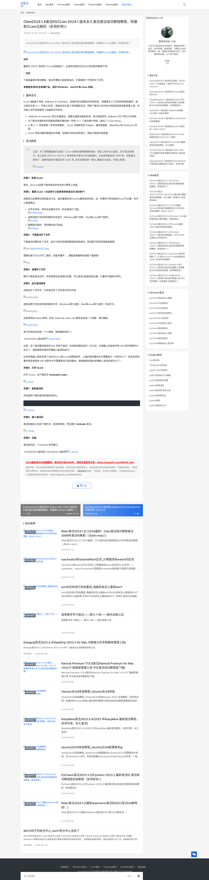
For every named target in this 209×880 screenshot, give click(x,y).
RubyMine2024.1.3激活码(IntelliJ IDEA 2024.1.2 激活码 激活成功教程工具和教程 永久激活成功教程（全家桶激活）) (167, 102)
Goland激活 (79, 4)
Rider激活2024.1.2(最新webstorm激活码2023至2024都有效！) (99, 805)
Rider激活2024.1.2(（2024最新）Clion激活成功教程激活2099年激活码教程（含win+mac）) (97, 533)
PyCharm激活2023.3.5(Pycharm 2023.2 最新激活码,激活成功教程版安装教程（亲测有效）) (100, 777)
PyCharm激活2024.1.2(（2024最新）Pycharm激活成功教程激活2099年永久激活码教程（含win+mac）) (167, 208)
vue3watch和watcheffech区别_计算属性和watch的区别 (97, 559)
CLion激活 (95, 867)
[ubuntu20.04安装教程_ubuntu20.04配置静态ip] (40, 756)
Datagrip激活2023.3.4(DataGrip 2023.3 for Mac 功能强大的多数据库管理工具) (74, 642)
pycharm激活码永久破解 (161, 298)
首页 (39, 4)
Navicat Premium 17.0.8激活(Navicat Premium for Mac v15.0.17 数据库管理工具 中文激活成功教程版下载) (97, 665)
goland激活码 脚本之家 (160, 390)
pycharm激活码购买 (159, 338)
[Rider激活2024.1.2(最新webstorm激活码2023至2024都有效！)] (40, 812)
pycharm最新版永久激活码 (162, 343)
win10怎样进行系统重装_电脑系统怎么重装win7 (91, 587)
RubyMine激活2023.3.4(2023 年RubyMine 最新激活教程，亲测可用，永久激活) (100, 721)
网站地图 (142, 867)
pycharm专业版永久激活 (161, 323)
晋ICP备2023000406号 (121, 871)
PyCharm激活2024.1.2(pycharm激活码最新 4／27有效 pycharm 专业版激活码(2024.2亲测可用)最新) (167, 256)
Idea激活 (49, 4)
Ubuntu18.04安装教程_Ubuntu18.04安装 (88, 691)
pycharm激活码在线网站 (161, 313)
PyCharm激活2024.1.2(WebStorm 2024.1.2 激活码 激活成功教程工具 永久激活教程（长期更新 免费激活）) (167, 278)
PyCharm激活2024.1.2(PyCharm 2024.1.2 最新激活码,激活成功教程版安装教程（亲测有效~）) (167, 183)
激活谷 (98, 871)
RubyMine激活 (127, 867)
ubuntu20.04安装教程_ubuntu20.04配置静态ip (92, 747)
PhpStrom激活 (95, 4)
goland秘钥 (155, 400)
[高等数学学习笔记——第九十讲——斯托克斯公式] (40, 623)
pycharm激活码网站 (159, 328)
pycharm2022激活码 (159, 318)
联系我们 (83, 471)
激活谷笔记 (127, 4)
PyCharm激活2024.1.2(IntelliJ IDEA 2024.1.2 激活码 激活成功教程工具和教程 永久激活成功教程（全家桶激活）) (167, 267)
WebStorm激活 (79, 867)
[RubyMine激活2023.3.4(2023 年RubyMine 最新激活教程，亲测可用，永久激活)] (40, 728)
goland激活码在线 (158, 395)
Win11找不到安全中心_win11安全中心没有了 (51, 831)
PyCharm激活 (63, 4)
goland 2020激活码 (158, 370)
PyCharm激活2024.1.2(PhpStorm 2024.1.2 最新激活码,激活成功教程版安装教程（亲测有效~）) (167, 246)
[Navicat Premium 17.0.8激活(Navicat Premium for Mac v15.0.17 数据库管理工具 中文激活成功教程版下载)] (40, 672)
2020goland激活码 (158, 365)
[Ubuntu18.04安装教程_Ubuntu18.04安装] (40, 700)
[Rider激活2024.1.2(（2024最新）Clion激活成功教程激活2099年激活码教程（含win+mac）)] (40, 540)
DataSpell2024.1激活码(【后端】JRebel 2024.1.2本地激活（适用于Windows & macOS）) (167, 83)
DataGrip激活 (112, 4)
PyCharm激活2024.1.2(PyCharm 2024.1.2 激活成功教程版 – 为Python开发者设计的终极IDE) (167, 235)
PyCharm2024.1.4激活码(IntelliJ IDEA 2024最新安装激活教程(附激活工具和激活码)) (167, 153)
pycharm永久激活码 (159, 308)
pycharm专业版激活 (159, 303)
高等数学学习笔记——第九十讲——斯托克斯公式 (92, 614)
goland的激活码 (157, 385)
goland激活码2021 (158, 405)
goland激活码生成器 (159, 380)
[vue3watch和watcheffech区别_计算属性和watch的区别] (40, 568)
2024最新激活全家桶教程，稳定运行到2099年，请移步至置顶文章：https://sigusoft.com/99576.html (80, 462)
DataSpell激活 (110, 867)
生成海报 (30, 876)
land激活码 (155, 360)
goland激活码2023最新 (160, 375)
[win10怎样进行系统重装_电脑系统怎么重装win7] (40, 596)
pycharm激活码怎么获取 (161, 333)
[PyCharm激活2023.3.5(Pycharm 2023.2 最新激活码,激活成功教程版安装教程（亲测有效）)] (40, 784)
